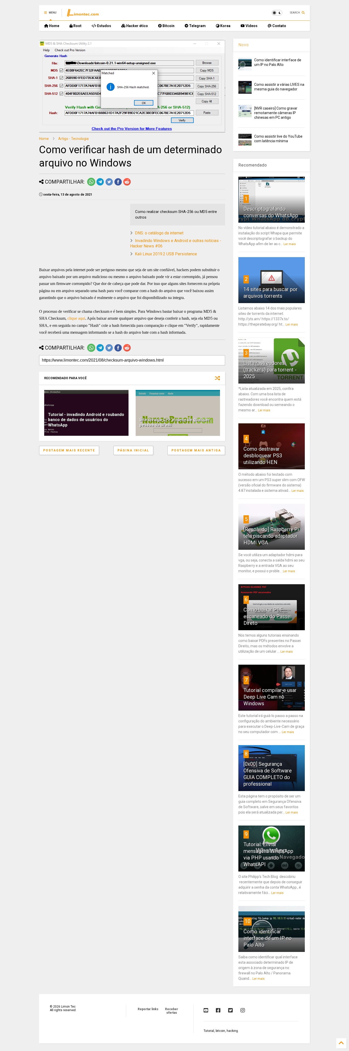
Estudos (103, 26)
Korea (224, 26)
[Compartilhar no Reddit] (127, 185)
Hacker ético (136, 26)
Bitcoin (168, 26)
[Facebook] (218, 1010)
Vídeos (251, 26)
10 (247, 921)
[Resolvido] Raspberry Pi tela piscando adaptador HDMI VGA (271, 536)
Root (77, 26)
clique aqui (76, 318)
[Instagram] (242, 1010)
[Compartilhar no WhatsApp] (91, 185)
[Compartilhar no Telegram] (100, 185)
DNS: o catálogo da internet (159, 233)
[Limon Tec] (83, 14)
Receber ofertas (171, 1010)
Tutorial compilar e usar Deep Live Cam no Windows (270, 697)
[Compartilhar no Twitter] (109, 185)
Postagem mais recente (69, 450)
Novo (243, 44)
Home (53, 26)
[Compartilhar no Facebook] (118, 185)
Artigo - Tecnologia (73, 139)
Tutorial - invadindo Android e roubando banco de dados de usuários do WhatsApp (86, 420)
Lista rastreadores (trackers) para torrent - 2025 (270, 369)
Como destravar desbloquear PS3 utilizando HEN (262, 455)
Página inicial (133, 450)
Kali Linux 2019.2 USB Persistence (166, 254)
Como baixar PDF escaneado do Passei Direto (267, 616)
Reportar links (148, 1009)
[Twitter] (230, 1010)
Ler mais (290, 244)
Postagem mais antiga (196, 450)
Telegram (197, 26)
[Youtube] (206, 1010)
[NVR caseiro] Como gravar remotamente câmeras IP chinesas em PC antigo (275, 113)
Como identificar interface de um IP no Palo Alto (267, 938)
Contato (279, 26)
